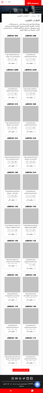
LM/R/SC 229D (12, 70)
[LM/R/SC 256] (12, 45)
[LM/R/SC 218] (30, 148)
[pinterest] (12, 378)
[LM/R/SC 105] (12, 347)
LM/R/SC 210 (30, 172)
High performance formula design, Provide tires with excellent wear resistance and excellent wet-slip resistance (12, 358)
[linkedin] (27, 378)
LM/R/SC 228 (30, 104)
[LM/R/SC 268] (30, 45)
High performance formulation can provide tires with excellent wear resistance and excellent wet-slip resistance (12, 295)
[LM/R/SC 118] (12, 316)
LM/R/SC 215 (12, 138)
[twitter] (24, 378)
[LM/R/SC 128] (30, 284)
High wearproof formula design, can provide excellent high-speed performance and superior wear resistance (30, 158)
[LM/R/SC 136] (12, 216)
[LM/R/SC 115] (30, 347)
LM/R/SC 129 (12, 241)
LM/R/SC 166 (12, 172)
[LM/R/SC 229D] (12, 79)
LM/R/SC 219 (12, 104)
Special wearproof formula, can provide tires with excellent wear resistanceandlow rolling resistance (12, 158)
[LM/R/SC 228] (30, 114)
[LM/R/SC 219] (12, 114)
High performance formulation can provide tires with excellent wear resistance (30, 295)
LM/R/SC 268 (30, 36)
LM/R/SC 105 (12, 338)
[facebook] (31, 378)
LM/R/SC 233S (31, 70)
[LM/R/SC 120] (30, 316)
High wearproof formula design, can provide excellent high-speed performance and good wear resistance (12, 124)
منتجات (33, 16)
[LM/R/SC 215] (12, 148)
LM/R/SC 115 (30, 338)
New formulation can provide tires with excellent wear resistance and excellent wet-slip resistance (12, 261)
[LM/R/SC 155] (30, 216)
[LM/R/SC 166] (12, 182)
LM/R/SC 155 (30, 207)
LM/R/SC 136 (12, 207)
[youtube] (16, 378)
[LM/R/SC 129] (12, 250)
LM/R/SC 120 (30, 306)
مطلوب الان (29, 63)
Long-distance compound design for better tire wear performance (12, 227)
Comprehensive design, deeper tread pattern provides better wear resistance (31, 227)
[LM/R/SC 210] (30, 182)
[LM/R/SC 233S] (30, 79)
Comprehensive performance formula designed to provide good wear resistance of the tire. (30, 327)
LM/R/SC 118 (12, 306)
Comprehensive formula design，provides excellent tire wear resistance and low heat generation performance (12, 192)
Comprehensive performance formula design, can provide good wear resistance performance (12, 327)
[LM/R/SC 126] (12, 284)
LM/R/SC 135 (30, 241)
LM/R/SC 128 (30, 275)
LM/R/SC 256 (12, 36)
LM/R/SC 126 (12, 275)
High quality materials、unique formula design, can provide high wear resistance (30, 90)
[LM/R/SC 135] (30, 250)
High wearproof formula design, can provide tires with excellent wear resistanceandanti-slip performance (12, 56)
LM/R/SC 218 (30, 138)
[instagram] (20, 378)
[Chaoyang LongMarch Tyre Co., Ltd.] (33, 2)
